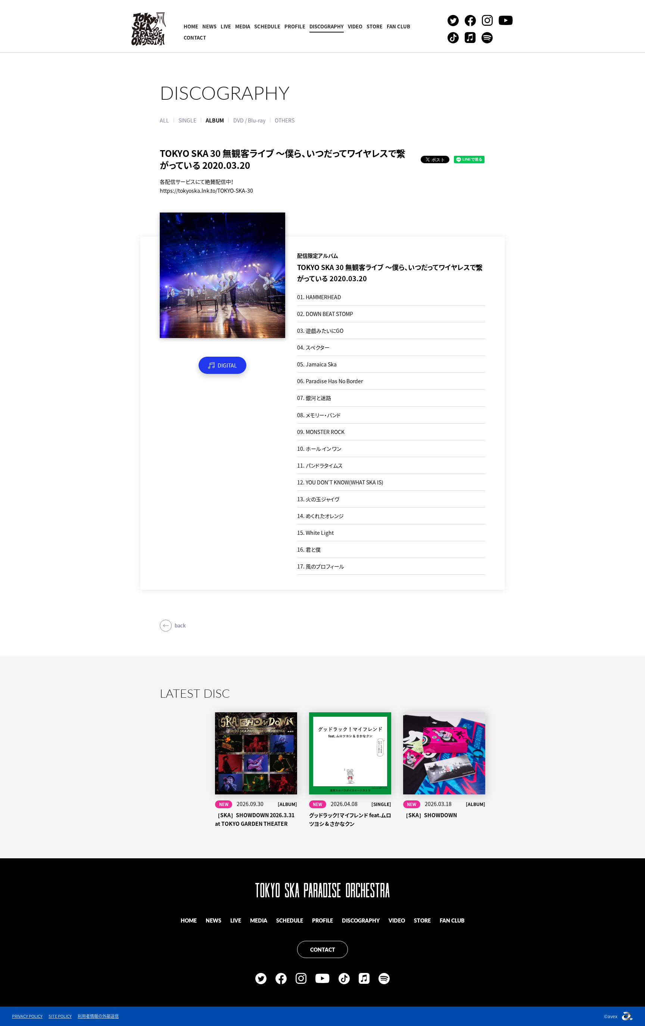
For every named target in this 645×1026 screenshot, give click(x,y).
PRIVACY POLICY (27, 1016)
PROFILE (294, 26)
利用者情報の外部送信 (98, 1016)
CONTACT (195, 37)
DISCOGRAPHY (326, 26)
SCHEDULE (267, 26)
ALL (164, 120)
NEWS (209, 26)
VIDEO (355, 26)
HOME (191, 26)
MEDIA (242, 26)
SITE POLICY (60, 1016)
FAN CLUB (398, 26)
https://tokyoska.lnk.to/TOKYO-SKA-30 (206, 190)
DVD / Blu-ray (249, 120)
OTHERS (285, 120)
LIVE (226, 26)
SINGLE (187, 120)
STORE (375, 26)
